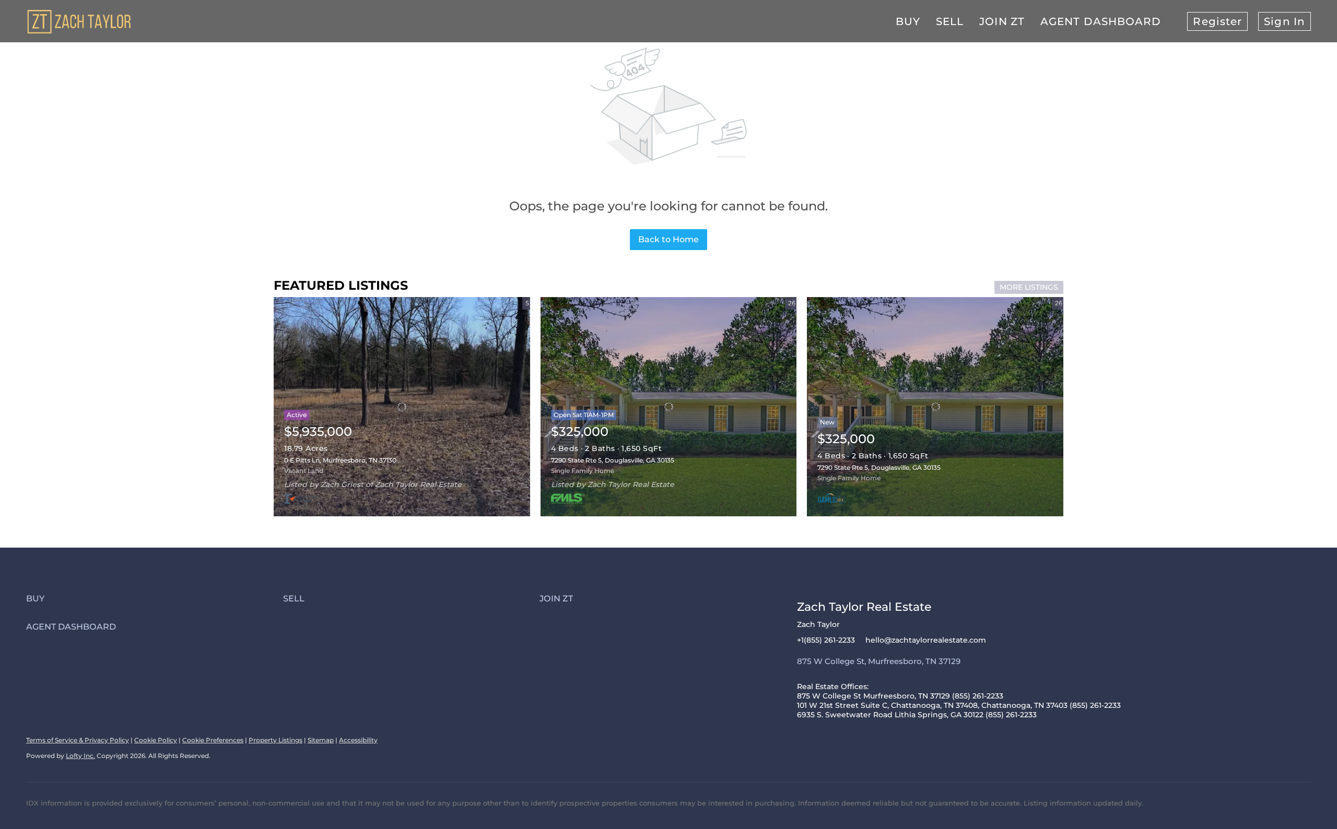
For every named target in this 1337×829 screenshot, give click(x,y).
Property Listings (275, 740)
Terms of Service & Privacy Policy (77, 740)
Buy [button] (908, 21)
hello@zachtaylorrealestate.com (925, 640)
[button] (154, 598)
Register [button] (1217, 21)
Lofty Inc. (80, 756)
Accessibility (358, 740)
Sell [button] (950, 21)
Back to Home (668, 239)
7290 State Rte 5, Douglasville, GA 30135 (612, 460)
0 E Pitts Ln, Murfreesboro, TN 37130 (340, 460)
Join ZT (1002, 21)
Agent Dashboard (1101, 21)
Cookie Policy (155, 740)
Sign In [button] (1284, 21)
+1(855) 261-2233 (826, 640)
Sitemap (321, 740)
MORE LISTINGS (1029, 287)
